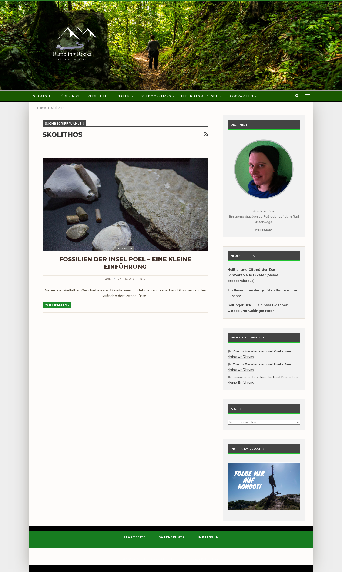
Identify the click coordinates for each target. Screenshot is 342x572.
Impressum (208, 537)
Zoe (236, 351)
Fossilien (125, 248)
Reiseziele (97, 96)
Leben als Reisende (199, 96)
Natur (124, 96)
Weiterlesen (263, 229)
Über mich (71, 96)
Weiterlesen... (57, 304)
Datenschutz (171, 537)
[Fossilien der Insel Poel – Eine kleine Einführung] (125, 204)
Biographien (241, 96)
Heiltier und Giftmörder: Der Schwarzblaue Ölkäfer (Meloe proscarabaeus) (253, 275)
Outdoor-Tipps (155, 96)
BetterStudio (210, 559)
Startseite (44, 96)
